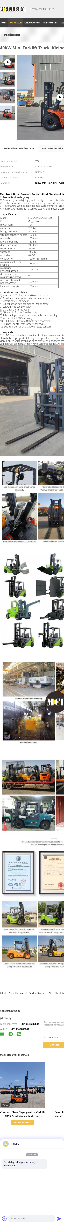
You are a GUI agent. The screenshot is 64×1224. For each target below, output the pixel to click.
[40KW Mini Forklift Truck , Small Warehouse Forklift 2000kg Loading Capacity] (7, 79)
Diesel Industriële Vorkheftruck (26, 993)
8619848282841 (20, 1029)
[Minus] (59, 1144)
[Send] (59, 1218)
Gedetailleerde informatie (19, 148)
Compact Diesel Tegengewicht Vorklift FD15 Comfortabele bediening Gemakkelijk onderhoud (22, 1116)
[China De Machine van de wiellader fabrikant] (13, 9)
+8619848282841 (29, 1023)
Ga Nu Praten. (22, 1122)
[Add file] (4, 1218)
